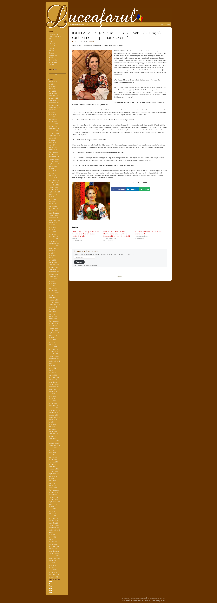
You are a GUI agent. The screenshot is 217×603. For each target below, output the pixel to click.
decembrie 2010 (54, 523)
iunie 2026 (52, 86)
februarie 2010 (54, 546)
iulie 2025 (52, 112)
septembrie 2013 (54, 445)
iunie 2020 (52, 255)
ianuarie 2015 (53, 408)
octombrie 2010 (54, 528)
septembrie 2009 (54, 558)
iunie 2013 (52, 453)
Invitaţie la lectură (54, 46)
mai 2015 (52, 398)
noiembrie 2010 (54, 525)
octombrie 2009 (54, 556)
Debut (51, 41)
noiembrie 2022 (54, 187)
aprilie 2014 (53, 429)
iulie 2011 (52, 506)
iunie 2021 (52, 227)
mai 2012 (52, 483)
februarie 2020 (54, 265)
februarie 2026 (54, 96)
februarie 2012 (54, 490)
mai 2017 (52, 342)
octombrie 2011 (54, 499)
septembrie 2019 (54, 276)
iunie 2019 (52, 283)
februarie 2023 (54, 180)
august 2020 (53, 251)
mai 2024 (52, 145)
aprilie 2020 (53, 260)
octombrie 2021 (54, 218)
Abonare (79, 262)
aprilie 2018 (53, 316)
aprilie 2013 (53, 457)
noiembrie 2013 (54, 441)
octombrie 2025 (54, 105)
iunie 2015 (52, 396)
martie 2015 (53, 403)
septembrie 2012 (54, 474)
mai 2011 (52, 511)
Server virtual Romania (157, 602)
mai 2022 (52, 201)
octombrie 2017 (54, 330)
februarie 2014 (54, 434)
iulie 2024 (52, 140)
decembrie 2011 (54, 495)
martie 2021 (53, 234)
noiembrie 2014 (54, 413)
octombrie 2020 (54, 246)
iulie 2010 (52, 535)
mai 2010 (52, 539)
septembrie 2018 (54, 305)
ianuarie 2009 (53, 577)
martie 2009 (53, 572)
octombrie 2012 (54, 471)
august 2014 (53, 420)
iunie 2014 (52, 424)
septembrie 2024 (54, 136)
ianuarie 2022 (53, 211)
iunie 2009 (52, 565)
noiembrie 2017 (54, 328)
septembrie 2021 (54, 220)
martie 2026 (53, 93)
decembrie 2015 (54, 382)
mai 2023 (52, 173)
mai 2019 (52, 286)
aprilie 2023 (53, 176)
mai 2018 (52, 314)
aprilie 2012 (53, 485)
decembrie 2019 (54, 269)
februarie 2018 (54, 321)
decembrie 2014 (54, 410)
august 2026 (53, 82)
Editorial (51, 39)
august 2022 (53, 194)
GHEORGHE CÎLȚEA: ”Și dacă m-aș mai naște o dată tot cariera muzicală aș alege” (85, 233)
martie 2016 (53, 375)
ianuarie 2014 (53, 436)
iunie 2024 (52, 143)
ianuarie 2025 (53, 126)
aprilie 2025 (53, 119)
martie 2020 (53, 262)
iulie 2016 (52, 366)
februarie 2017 (54, 349)
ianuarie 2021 (53, 239)
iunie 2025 (52, 114)
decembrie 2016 (54, 354)
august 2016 (53, 363)
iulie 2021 (52, 225)
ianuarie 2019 (53, 295)
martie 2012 (53, 488)
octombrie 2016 (54, 359)
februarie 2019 (54, 293)
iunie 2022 (52, 199)
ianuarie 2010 (53, 549)
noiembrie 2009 (54, 553)
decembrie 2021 (54, 213)
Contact (51, 65)
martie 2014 (53, 431)
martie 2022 (53, 206)
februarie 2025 (54, 124)
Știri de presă (53, 62)
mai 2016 (52, 370)
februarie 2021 (54, 236)
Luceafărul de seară (55, 36)
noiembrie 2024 (54, 131)
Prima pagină (53, 34)
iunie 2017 (52, 340)
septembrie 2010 (54, 530)
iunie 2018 (52, 312)
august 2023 (53, 166)
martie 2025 (53, 121)
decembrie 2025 (54, 100)
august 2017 (53, 335)
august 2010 (53, 532)
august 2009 (53, 560)
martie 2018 (53, 319)
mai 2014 (52, 427)
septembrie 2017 (54, 333)
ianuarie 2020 (53, 267)
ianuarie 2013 (53, 464)
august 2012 (53, 476)
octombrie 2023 (54, 161)
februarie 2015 (54, 406)
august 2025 (53, 110)
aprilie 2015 (53, 401)
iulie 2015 (52, 394)
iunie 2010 (52, 537)
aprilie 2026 (53, 91)
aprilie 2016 (53, 373)
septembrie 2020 (54, 248)
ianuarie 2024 (53, 154)
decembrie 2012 (54, 467)
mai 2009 (52, 568)
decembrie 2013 (54, 438)
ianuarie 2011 (53, 521)
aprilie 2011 (53, 513)
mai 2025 (52, 117)
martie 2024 (53, 150)
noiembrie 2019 (54, 272)
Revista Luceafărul (143, 598)
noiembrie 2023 (54, 159)
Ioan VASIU (84, 42)
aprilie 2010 (53, 542)
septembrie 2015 (54, 389)
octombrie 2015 (54, 387)
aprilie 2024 (53, 147)
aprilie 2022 (53, 204)
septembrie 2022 (54, 192)
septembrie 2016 (54, 361)
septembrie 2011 (54, 502)
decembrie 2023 (54, 157)
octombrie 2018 (54, 302)
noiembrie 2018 (54, 300)
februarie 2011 (54, 518)
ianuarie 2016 (53, 380)
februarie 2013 (54, 462)
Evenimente (53, 60)
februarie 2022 (54, 208)
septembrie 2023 (54, 164)
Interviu (51, 58)
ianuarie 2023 (53, 183)
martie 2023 (53, 178)
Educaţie (52, 44)
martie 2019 (53, 291)
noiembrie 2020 (54, 244)
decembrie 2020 (54, 241)
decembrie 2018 (54, 298)
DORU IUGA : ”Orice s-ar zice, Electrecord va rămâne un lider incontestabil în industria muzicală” (116, 233)
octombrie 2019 (54, 274)
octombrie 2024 (54, 133)
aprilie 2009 (53, 570)
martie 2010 (53, 544)
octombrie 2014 (54, 415)
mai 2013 (52, 455)
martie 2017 (53, 347)
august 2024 (53, 138)
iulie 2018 (52, 309)
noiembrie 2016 (54, 356)
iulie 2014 (52, 422)
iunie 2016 (52, 368)
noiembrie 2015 (54, 384)
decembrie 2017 (54, 326)
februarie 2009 (54, 575)
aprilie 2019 (53, 288)
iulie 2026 (52, 84)
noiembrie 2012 (54, 469)
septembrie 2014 (54, 417)
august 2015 (53, 391)
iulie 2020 (52, 253)
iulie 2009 (52, 563)
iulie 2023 (52, 168)
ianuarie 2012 (53, 492)
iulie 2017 (52, 337)
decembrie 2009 (54, 551)
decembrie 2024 (54, 129)
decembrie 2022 (54, 185)
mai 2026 (52, 89)
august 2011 (53, 504)
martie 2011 (53, 516)
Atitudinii (52, 51)
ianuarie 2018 (53, 323)
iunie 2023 (52, 171)
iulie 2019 (52, 281)
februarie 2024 (54, 152)
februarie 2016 (54, 377)
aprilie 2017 (53, 344)
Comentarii (52, 48)
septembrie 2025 (54, 107)
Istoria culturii (53, 55)
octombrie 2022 (54, 190)
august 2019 (53, 279)
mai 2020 (52, 258)
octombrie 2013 (54, 443)
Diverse (51, 53)
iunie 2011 (52, 509)
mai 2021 (52, 229)
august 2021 (53, 222)
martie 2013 (53, 460)
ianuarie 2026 (53, 98)
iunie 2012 (52, 481)
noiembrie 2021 (54, 215)
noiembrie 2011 (54, 497)
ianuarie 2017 (53, 351)
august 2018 (53, 307)
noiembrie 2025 (54, 103)
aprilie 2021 (53, 232)
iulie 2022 (52, 197)
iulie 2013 (52, 450)
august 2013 (53, 448)
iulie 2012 (52, 478)
